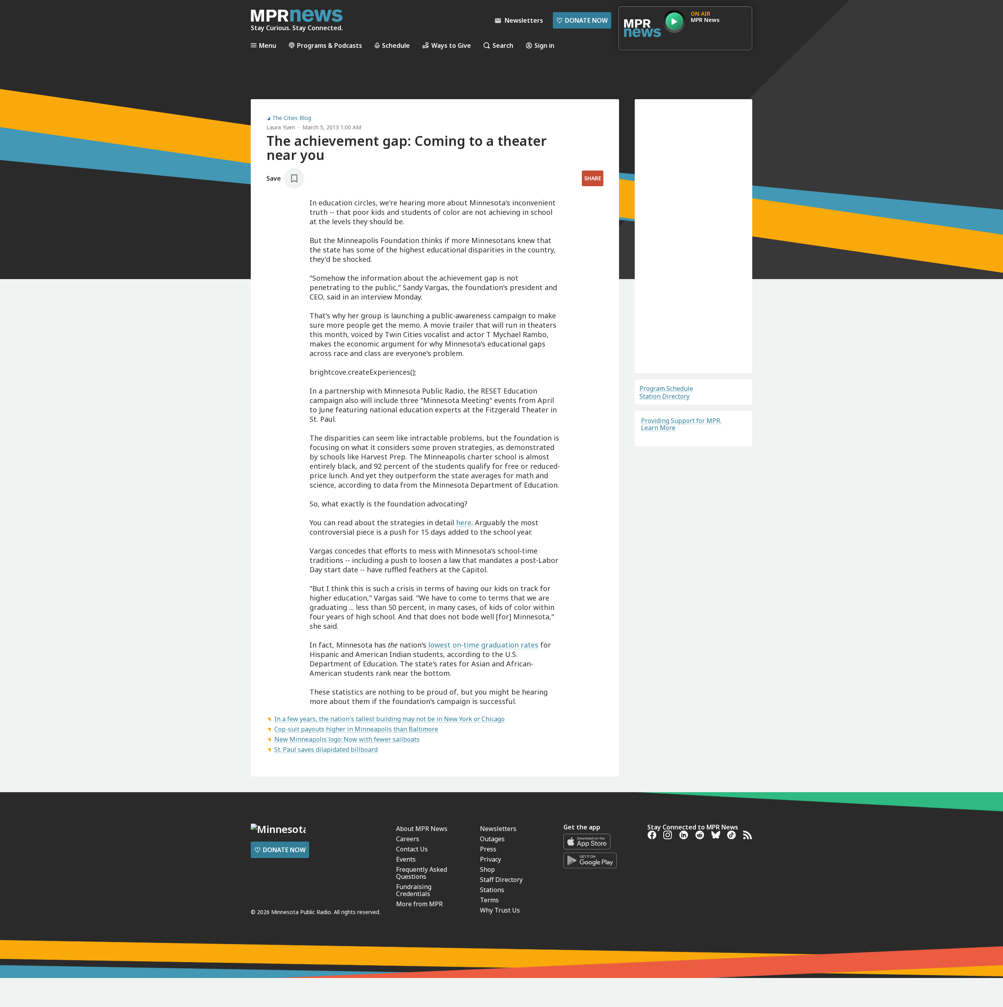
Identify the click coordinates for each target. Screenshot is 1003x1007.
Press (488, 998)
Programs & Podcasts (329, 45)
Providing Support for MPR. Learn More (681, 424)
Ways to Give (451, 45)
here (463, 522)
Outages (492, 987)
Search (502, 45)
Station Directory (664, 396)
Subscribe (693, 334)
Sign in (544, 45)
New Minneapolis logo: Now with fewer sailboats (347, 739)
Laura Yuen (280, 127)
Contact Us (412, 998)
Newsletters (498, 977)
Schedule (396, 45)
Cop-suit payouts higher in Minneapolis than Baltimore (356, 729)
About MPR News (421, 977)
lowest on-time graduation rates (483, 645)
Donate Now (582, 20)
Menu (267, 45)
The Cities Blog (291, 118)
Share (592, 178)
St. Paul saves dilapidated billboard (326, 749)
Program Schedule (666, 388)
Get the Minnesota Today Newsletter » (387, 886)
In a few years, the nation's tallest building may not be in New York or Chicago (389, 719)
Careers (407, 987)
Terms (657, 356)
